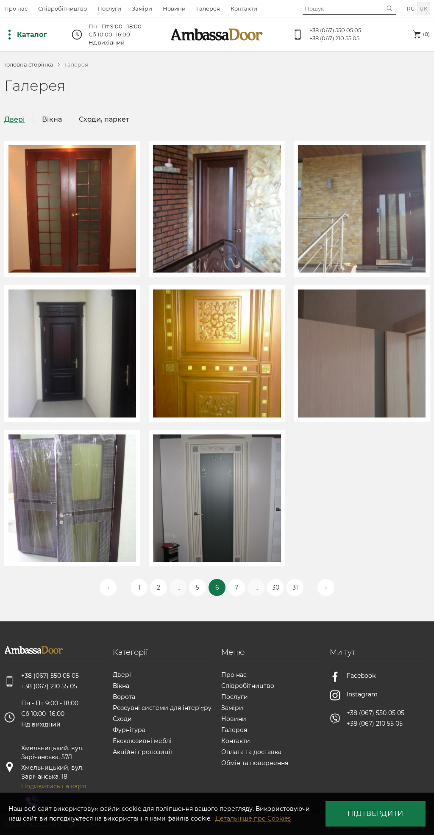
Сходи (122, 719)
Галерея (208, 8)
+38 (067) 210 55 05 (334, 38)
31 (295, 587)
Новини (174, 8)
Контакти (244, 8)
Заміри (142, 8)
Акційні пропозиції (142, 752)
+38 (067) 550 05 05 (335, 30)
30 (275, 587)
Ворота (124, 697)
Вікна (52, 119)
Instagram (362, 694)
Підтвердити (375, 814)
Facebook (361, 675)
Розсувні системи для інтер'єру (162, 708)
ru (411, 9)
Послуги (109, 8)
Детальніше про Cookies (253, 818)
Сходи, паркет (104, 119)
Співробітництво (62, 8)
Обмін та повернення (254, 763)
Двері (14, 119)
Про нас (16, 8)
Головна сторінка (28, 64)
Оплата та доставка (251, 752)
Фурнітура (129, 730)
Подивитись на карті (53, 786)
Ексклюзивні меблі (142, 741)
